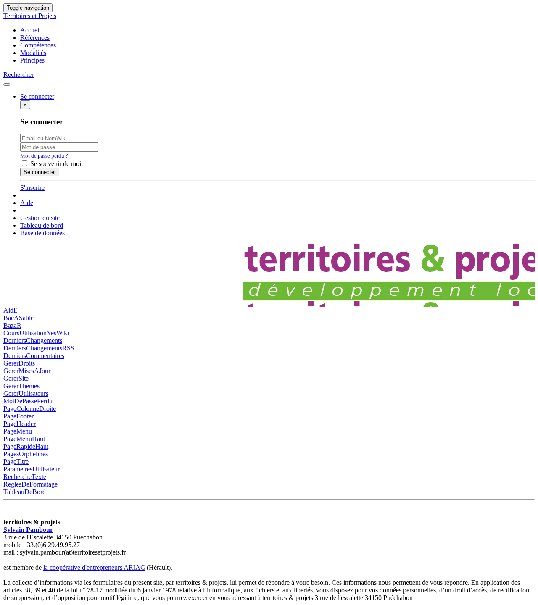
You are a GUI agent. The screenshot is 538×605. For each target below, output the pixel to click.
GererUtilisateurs (25, 393)
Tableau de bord (41, 225)
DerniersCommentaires (33, 355)
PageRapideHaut (25, 446)
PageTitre (16, 461)
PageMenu (17, 431)
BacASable (18, 317)
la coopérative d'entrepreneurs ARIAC (94, 567)
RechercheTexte (24, 476)
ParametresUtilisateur (31, 469)
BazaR (12, 325)
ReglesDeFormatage (30, 484)
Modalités (33, 52)
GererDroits (19, 363)
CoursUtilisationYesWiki (36, 333)
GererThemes (21, 385)
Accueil (30, 30)
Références (35, 37)
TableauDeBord (24, 491)
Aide (26, 202)
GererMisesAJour (26, 370)
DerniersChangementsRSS (38, 348)
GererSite (16, 378)
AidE (10, 310)
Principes (32, 60)
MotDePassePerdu (28, 401)
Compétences (38, 45)
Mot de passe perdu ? (44, 156)
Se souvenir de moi (55, 163)
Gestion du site (40, 217)
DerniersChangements (32, 340)
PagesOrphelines (25, 454)
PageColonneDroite (29, 408)
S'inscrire (32, 187)
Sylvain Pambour (28, 529)
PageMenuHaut (24, 438)
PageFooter (18, 416)
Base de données (42, 233)
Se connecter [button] (37, 96)
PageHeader (19, 423)
